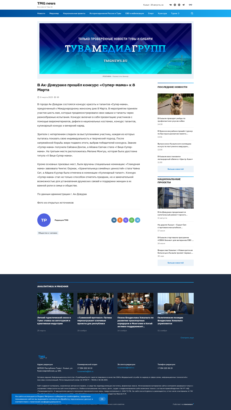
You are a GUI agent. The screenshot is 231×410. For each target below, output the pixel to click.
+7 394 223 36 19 (165, 368)
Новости (41, 13)
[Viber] (125, 220)
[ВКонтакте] (114, 220)
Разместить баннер (120, 76)
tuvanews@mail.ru (126, 367)
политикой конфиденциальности (45, 402)
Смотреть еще (187, 337)
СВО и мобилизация (134, 13)
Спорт (151, 13)
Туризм (174, 13)
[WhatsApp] (131, 220)
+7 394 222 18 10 (84, 368)
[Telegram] (137, 220)
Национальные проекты (74, 13)
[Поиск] (192, 13)
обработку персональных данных (75, 399)
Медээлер (54, 13)
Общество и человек (47, 233)
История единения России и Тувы (105, 13)
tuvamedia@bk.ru (85, 371)
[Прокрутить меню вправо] (178, 13)
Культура (162, 13)
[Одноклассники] (120, 220)
